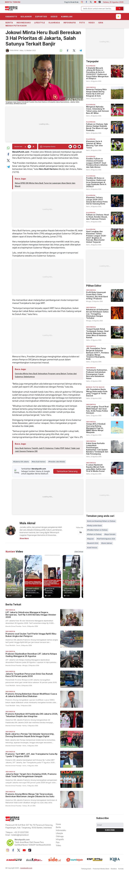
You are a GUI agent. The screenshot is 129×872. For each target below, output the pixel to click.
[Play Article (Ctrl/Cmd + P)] (70, 146)
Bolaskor (26, 16)
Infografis (69, 23)
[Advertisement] (44, 124)
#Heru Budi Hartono (38, 462)
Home (58, 824)
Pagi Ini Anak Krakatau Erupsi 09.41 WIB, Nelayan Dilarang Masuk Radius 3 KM (63, 2)
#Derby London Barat (94, 525)
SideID (54, 16)
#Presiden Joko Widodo (56, 462)
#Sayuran (90, 539)
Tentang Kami (86, 869)
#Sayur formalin (109, 534)
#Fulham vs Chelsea (94, 534)
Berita (9, 23)
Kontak (120, 869)
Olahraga (54, 23)
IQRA (100, 23)
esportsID (41, 16)
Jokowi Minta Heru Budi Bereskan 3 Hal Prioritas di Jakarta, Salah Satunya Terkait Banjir (43, 38)
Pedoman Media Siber (101, 869)
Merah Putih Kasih (16, 26)
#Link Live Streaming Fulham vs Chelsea (101, 521)
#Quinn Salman (106, 543)
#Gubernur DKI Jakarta (21, 462)
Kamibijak (67, 16)
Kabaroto (11, 16)
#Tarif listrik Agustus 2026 (106, 539)
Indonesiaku (24, 23)
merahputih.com (26, 868)
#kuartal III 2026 (92, 543)
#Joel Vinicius (92, 548)
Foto (82, 23)
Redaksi (114, 869)
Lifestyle (39, 23)
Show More (24, 538)
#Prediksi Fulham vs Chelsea (97, 530)
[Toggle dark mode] (118, 16)
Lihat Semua (78, 551)
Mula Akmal (14, 50)
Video (91, 23)
